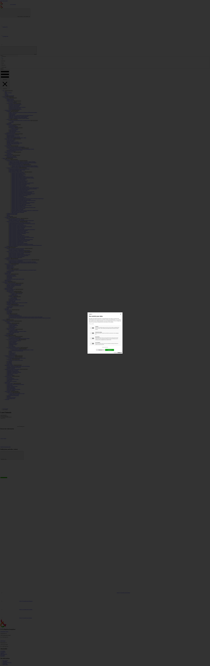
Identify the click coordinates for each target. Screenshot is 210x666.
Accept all (109, 349)
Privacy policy (91, 323)
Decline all (100, 349)
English (90, 314)
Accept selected (105, 347)
